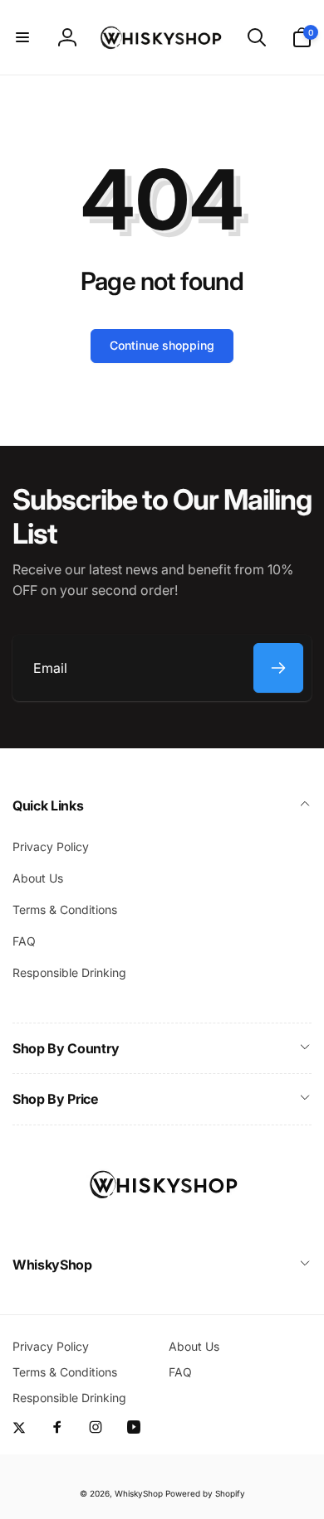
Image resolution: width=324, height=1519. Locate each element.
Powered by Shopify (205, 1493)
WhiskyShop (139, 1493)
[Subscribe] (278, 668)
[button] (22, 37)
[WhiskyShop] (162, 1220)
